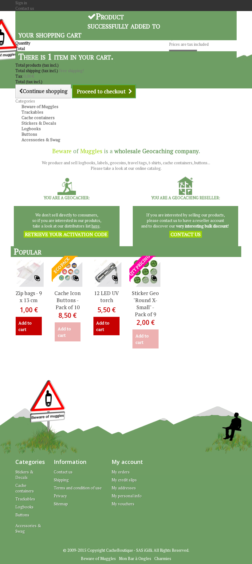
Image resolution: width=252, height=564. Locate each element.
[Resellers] (66, 185)
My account (127, 461)
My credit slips (124, 480)
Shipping (61, 480)
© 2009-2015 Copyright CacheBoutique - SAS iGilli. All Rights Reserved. (126, 550)
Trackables (25, 499)
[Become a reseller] (185, 185)
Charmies (162, 558)
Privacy (60, 496)
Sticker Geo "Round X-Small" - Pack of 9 (145, 304)
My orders (121, 472)
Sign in (21, 3)
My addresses (124, 488)
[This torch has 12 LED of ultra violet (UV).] (106, 272)
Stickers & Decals (24, 474)
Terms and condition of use (78, 488)
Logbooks (24, 507)
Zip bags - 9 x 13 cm (29, 297)
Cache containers (24, 488)
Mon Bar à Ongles (135, 558)
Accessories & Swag (41, 139)
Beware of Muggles (98, 558)
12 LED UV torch (106, 297)
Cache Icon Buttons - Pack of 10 (67, 300)
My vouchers (123, 504)
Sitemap (61, 504)
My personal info (127, 496)
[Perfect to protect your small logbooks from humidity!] (29, 272)
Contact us (24, 8)
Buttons (22, 515)
